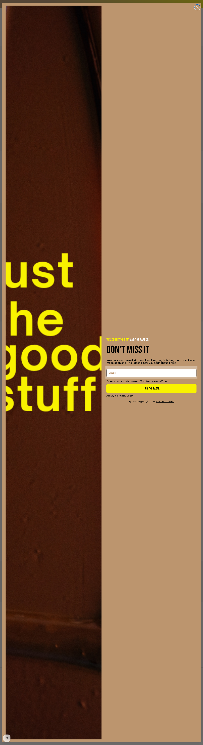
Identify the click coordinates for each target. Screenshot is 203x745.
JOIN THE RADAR (152, 388)
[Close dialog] (197, 7)
